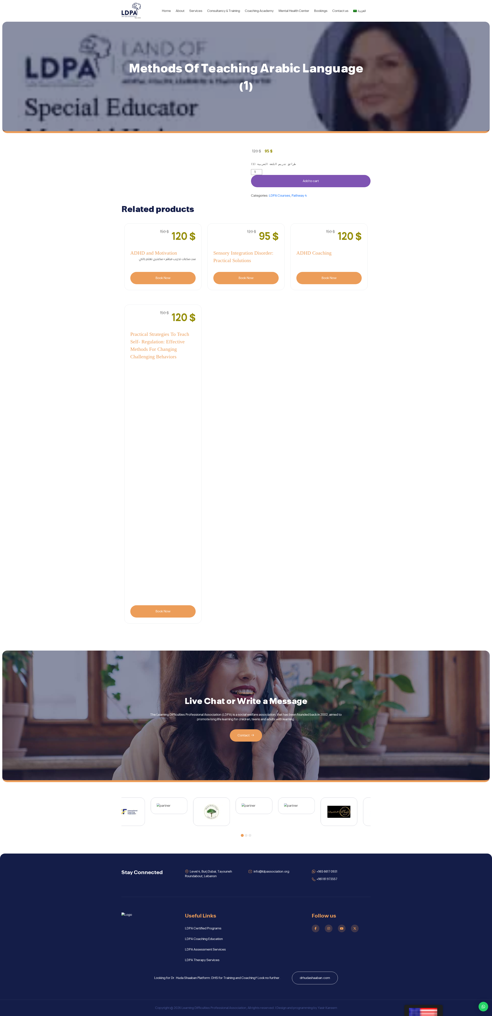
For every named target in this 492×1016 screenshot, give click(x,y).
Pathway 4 (299, 195)
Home (166, 10)
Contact (244, 735)
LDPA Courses (279, 195)
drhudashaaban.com (315, 977)
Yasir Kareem (327, 1007)
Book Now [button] (162, 278)
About (180, 10)
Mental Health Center (293, 10)
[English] (423, 1010)
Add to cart (311, 181)
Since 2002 (138, 18)
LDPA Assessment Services (205, 949)
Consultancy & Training (223, 10)
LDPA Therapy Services (202, 960)
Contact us (340, 10)
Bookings (320, 10)
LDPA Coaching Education (204, 939)
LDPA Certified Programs (203, 928)
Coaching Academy (259, 10)
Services (195, 10)
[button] (242, 835)
